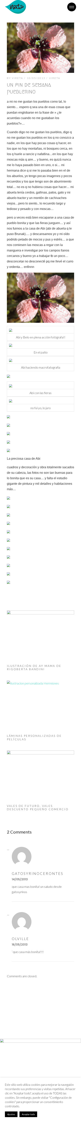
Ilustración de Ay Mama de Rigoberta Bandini (34, 667)
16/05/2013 (20, 945)
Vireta (54, 78)
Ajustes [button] (11, 1114)
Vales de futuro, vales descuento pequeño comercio (38, 807)
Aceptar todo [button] (28, 1114)
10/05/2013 (36, 78)
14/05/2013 (20, 879)
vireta (17, 78)
